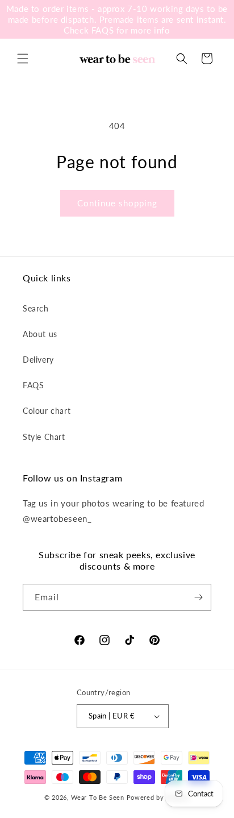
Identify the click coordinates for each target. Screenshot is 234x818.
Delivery (38, 359)
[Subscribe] (198, 597)
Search (36, 308)
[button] (22, 58)
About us (40, 334)
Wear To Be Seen (97, 797)
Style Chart (44, 437)
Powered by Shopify (158, 797)
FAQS (33, 385)
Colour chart (46, 411)
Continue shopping (117, 203)
